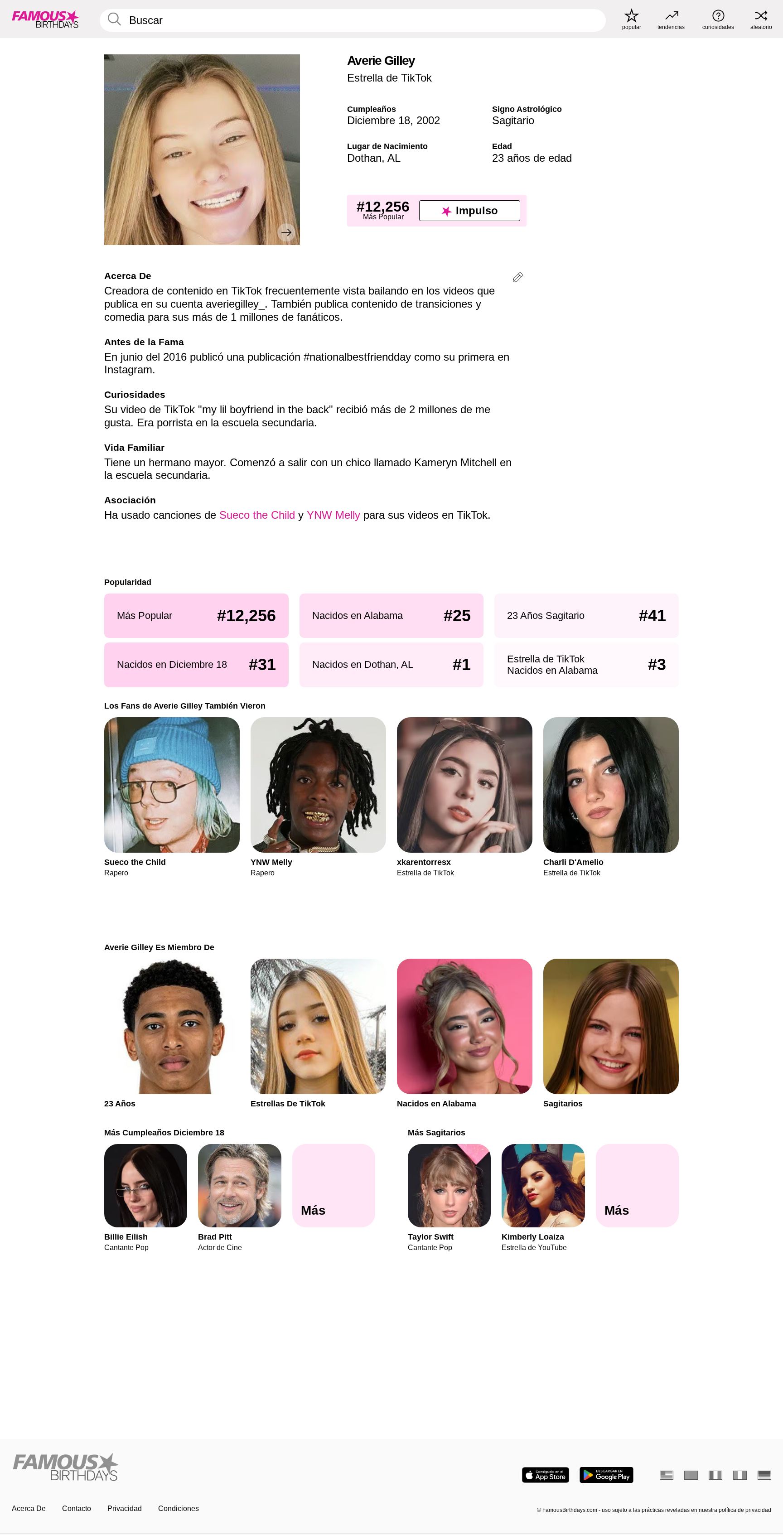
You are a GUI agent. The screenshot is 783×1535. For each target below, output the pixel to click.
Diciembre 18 (378, 120)
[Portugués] (691, 1475)
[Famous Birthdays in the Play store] (606, 1475)
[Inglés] (666, 1475)
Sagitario (513, 120)
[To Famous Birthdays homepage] (46, 19)
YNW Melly (333, 515)
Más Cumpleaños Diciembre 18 (164, 1132)
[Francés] (715, 1475)
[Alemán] (764, 1475)
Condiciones (178, 1508)
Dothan (364, 158)
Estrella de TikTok (389, 78)
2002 (428, 120)
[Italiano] (740, 1475)
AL (394, 158)
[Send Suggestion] (518, 278)
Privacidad (124, 1508)
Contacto (76, 1508)
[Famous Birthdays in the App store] (545, 1475)
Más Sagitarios (436, 1132)
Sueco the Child (257, 515)
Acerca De (29, 1508)
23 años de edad (532, 158)
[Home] (199, 1468)
